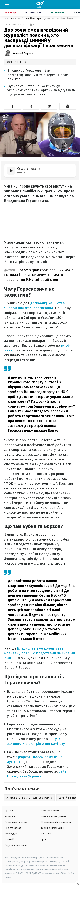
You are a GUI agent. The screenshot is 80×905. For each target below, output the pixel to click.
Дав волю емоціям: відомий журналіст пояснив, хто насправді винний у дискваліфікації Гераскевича (60, 18)
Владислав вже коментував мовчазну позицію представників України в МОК (39, 653)
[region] (40, 896)
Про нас (9, 810)
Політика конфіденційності (56, 822)
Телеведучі (11, 833)
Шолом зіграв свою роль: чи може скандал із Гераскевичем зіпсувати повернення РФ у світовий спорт (38, 275)
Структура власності (16, 845)
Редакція (10, 816)
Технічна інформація (52, 827)
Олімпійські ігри (32, 18)
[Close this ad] (77, 883)
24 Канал (10, 12)
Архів (44, 839)
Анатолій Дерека (22, 53)
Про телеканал (13, 827)
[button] (12, 106)
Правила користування (53, 816)
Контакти (46, 833)
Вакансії (9, 839)
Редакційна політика (16, 822)
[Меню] (7, 4)
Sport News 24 (12, 18)
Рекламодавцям (50, 810)
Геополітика (33, 12)
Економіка (58, 12)
